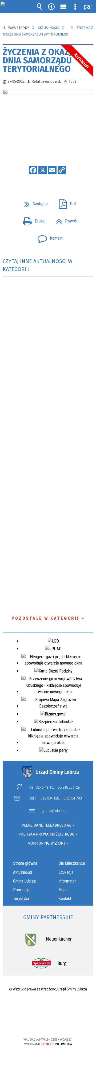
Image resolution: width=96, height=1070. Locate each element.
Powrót (65, 219)
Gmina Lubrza (24, 881)
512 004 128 (50, 798)
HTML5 (39, 1024)
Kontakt (48, 237)
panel (87, 6)
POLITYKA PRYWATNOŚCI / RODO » (48, 834)
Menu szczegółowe (75, 7)
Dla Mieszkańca (71, 863)
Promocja (21, 889)
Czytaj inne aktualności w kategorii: (38, 265)
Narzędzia (51, 7)
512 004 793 (72, 798)
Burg (61, 963)
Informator (67, 881)
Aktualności (22, 872)
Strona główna (25, 863)
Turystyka (21, 898)
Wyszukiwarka (39, 7)
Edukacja (65, 872)
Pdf (65, 202)
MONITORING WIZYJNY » (48, 843)
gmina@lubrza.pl (55, 811)
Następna (34, 202)
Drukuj (32, 219)
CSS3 (47, 1024)
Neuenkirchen (59, 939)
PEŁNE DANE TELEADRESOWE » (48, 825)
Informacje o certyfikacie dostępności (48, 1005)
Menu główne (63, 7)
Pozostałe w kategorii (45, 618)
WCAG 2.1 (64, 1024)
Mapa (62, 889)
